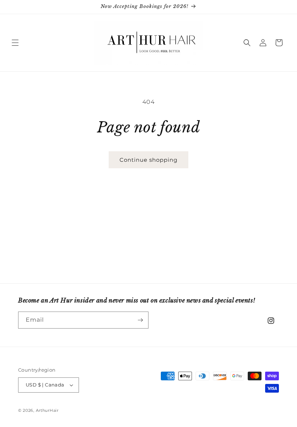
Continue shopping (148, 159)
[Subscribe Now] (140, 320)
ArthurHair (47, 410)
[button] (15, 43)
